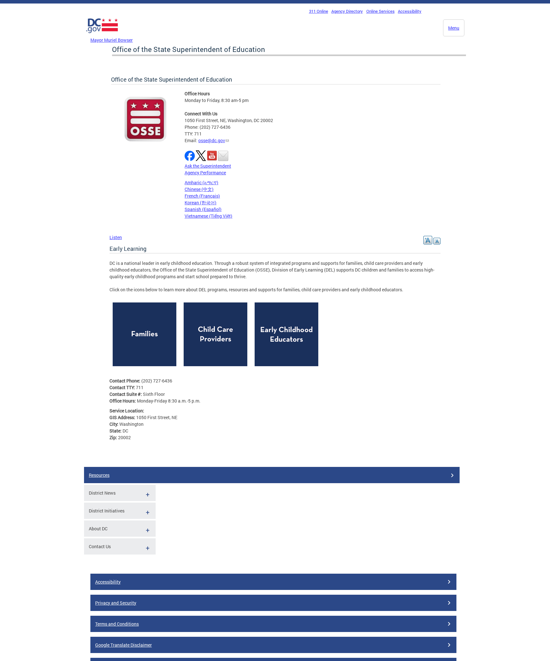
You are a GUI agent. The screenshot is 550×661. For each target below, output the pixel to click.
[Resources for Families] (144, 368)
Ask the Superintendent (208, 166)
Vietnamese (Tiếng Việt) (208, 216)
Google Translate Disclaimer (123, 645)
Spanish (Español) (203, 209)
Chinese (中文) (199, 189)
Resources (99, 475)
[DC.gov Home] (102, 35)
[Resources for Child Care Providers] (215, 368)
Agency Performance (205, 173)
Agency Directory (347, 11)
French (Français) (202, 196)
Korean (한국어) (200, 203)
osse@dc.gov (211, 140)
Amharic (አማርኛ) (201, 182)
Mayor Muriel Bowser (111, 40)
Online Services (380, 11)
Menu (453, 28)
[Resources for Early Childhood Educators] (286, 368)
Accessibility (409, 11)
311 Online (318, 11)
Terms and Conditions (117, 624)
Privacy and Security (115, 603)
